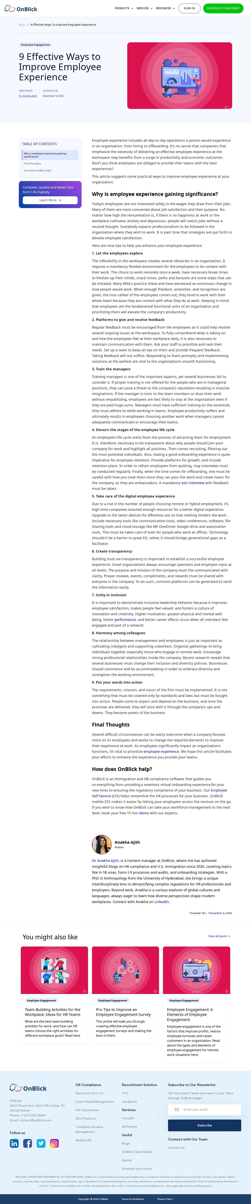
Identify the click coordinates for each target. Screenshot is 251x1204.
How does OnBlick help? (38, 170)
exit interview (193, 482)
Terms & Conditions (132, 1199)
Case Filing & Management (94, 1101)
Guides (127, 1160)
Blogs (126, 1143)
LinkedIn (162, 901)
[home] (23, 8)
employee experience (161, 751)
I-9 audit (128, 1118)
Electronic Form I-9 (89, 1093)
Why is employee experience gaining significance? (45, 155)
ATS (125, 1093)
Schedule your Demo (137, 1168)
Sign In (189, 8)
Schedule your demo (223, 8)
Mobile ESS (83, 1140)
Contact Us (176, 1147)
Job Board (129, 1101)
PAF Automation (87, 1110)
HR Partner (129, 1126)
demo (144, 813)
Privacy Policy (165, 1199)
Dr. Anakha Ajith (105, 860)
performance (125, 619)
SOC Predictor (86, 1118)
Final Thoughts (32, 163)
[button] (123, 8)
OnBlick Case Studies (137, 1151)
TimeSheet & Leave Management (89, 1129)
